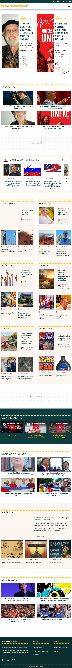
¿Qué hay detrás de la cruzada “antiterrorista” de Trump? (53, 474)
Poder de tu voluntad (33, 563)
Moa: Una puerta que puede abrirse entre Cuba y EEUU (45, 251)
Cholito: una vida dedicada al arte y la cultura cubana (26, 31)
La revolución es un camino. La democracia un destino (26, 273)
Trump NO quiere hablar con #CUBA (25, 251)
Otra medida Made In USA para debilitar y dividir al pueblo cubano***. (18, 474)
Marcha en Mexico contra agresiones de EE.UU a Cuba (54, 494)
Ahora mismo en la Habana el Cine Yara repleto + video (18, 620)
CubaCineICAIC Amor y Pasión (54, 619)
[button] (68, 6)
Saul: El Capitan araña (45, 375)
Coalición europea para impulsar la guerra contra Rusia (46, 317)
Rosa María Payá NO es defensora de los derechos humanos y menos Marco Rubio (8, 379)
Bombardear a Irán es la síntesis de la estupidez (25, 377)
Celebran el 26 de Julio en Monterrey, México (18, 494)
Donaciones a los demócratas (61, 376)
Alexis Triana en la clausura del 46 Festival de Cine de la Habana (18, 599)
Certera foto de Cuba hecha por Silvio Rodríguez (18, 107)
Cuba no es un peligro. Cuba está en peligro (8, 313)
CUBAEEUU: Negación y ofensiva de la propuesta (8, 251)
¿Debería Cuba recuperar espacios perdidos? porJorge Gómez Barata (24, 314)
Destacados (25, 19)
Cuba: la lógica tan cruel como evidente (64, 338)
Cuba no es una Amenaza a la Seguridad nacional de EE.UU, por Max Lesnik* (12, 184)
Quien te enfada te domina (11, 563)
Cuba (22, 16)
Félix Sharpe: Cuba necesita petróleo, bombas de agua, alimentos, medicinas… (63, 252)
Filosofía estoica (56, 563)
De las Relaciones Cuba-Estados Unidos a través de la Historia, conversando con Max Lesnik (52, 184)
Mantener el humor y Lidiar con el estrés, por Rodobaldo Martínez (51, 519)
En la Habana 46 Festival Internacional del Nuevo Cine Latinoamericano (54, 599)
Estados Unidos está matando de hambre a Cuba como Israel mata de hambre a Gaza (27, 338)
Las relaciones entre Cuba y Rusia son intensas (62, 317)
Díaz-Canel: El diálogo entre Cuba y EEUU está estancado (53, 107)
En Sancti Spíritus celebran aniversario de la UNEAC (61, 31)
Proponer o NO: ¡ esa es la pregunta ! (27, 212)
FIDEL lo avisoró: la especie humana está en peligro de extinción (64, 275)
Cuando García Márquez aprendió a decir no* (64, 212)
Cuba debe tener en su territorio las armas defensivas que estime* (32, 183)
